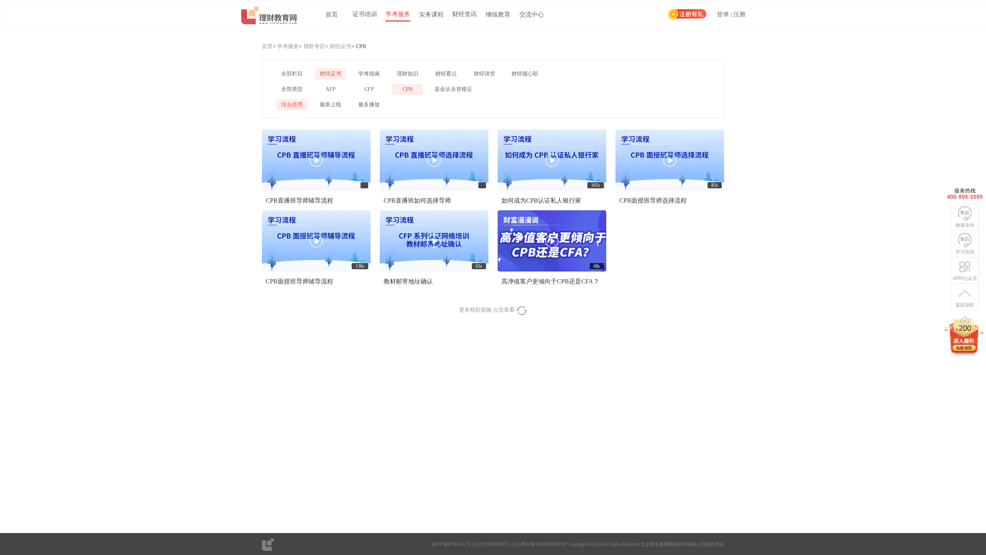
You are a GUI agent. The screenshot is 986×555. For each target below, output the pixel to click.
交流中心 (531, 14)
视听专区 (314, 46)
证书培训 (364, 14)
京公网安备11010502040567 (539, 544)
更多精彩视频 (487, 310)
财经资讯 (464, 14)
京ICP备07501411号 (451, 544)
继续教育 (498, 14)
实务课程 (431, 14)
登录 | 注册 (731, 14)
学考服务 (398, 14)
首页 (331, 14)
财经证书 (340, 46)
